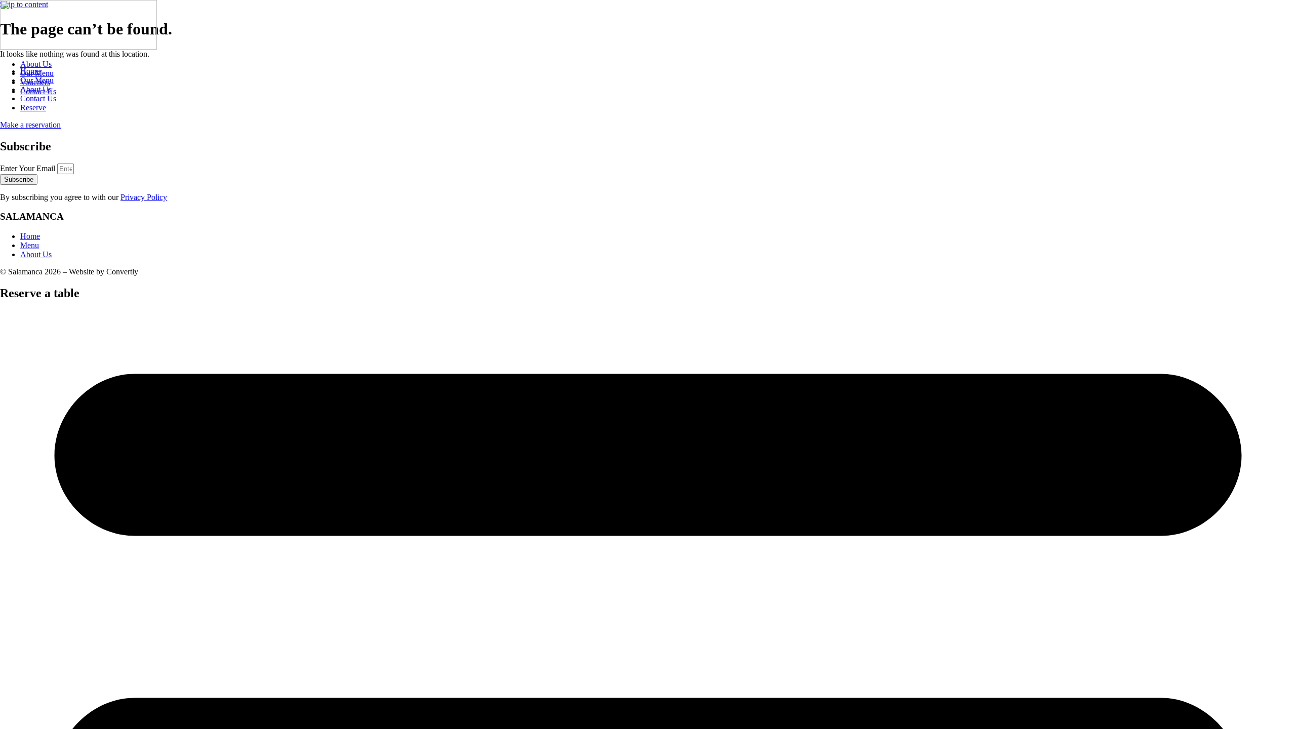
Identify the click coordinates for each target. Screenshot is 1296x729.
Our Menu (37, 73)
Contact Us (38, 91)
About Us (36, 64)
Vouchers (35, 82)
